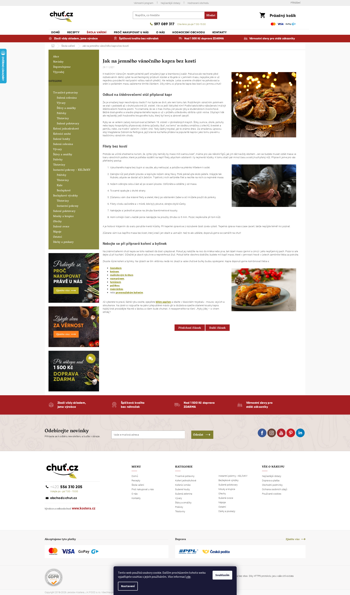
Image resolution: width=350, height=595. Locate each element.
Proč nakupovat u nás (143, 489)
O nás (135, 493)
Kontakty (136, 498)
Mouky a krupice (63, 216)
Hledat (210, 15)
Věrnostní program (143, 3)
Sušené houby (61, 139)
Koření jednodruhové (66, 129)
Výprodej (58, 72)
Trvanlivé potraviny (65, 92)
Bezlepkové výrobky (65, 195)
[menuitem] (56, 32)
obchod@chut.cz (63, 498)
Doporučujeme (62, 67)
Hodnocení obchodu (198, 3)
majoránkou (116, 289)
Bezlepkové (64, 190)
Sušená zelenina (67, 98)
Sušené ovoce (61, 226)
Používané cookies (271, 493)
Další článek (217, 328)
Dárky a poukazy (63, 242)
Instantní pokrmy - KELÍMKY (72, 170)
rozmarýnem (117, 278)
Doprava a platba (270, 480)
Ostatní (57, 237)
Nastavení (128, 586)
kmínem (114, 271)
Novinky (58, 62)
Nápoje (57, 232)
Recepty (136, 480)
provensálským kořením (129, 292)
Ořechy (57, 221)
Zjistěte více (293, 539)
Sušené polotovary (68, 123)
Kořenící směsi (62, 134)
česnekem (116, 268)
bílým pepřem (163, 302)
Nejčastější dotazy (170, 3)
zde (188, 577)
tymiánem (115, 282)
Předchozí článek (189, 328)
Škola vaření (138, 484)
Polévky (62, 113)
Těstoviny (63, 118)
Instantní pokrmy (68, 206)
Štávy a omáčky (62, 154)
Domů (135, 476)
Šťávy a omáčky (66, 108)
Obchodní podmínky (272, 484)
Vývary (61, 103)
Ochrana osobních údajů (274, 489)
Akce (56, 56)
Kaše (60, 185)
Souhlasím (222, 575)
